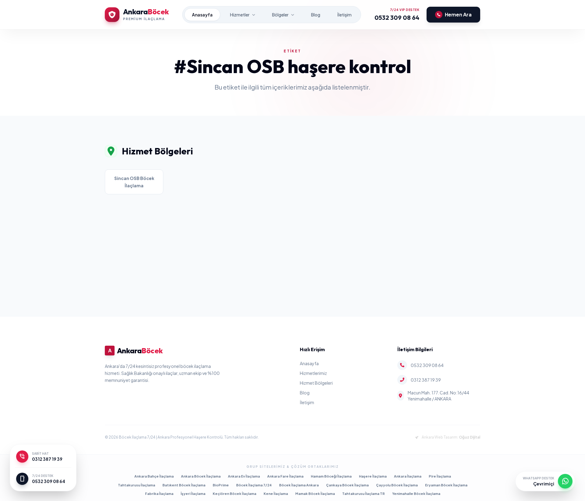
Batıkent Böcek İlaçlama (183, 485)
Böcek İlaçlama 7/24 (254, 485)
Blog (315, 14)
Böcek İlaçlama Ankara (299, 485)
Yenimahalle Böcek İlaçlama (416, 494)
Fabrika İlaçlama (159, 494)
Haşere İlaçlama (373, 476)
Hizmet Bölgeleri (316, 383)
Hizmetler (240, 14)
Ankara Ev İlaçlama (244, 476)
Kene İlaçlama (276, 494)
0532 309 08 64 (396, 17)
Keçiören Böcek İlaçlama (234, 494)
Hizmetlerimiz (313, 373)
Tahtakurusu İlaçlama (136, 485)
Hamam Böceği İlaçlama (331, 476)
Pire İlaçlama (440, 476)
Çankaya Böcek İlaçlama (347, 485)
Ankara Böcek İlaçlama (201, 476)
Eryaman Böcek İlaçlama (446, 485)
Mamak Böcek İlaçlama (315, 494)
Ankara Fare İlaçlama (285, 476)
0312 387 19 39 (426, 380)
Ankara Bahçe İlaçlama (154, 476)
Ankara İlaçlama (407, 476)
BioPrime (221, 485)
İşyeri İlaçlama (193, 494)
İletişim (344, 14)
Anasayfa (202, 14)
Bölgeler (280, 14)
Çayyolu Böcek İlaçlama (397, 485)
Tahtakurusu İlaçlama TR (363, 494)
